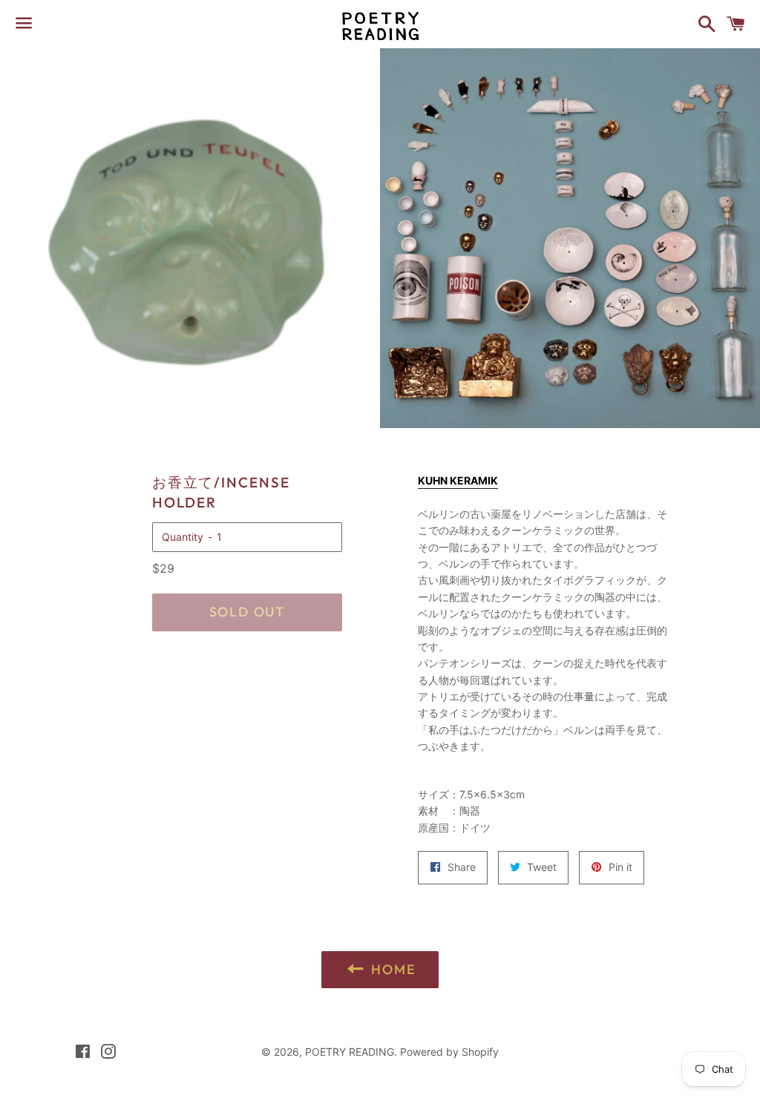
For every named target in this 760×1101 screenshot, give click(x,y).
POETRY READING (349, 1051)
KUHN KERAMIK (458, 480)
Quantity (182, 536)
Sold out (247, 611)
